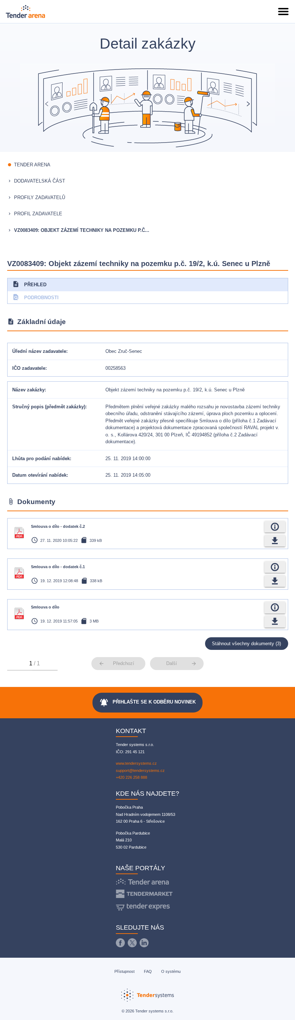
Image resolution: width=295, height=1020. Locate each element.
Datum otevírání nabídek (39, 475)
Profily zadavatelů (39, 197)
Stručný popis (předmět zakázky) (48, 406)
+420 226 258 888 (131, 777)
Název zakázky (28, 389)
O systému (171, 971)
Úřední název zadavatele (39, 351)
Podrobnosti (35, 297)
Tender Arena (32, 164)
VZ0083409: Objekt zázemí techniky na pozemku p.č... (81, 230)
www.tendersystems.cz (136, 763)
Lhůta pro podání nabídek (41, 458)
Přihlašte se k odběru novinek (147, 702)
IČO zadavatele (28, 368)
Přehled (29, 284)
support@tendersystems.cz (140, 770)
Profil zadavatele (38, 213)
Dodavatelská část (39, 181)
